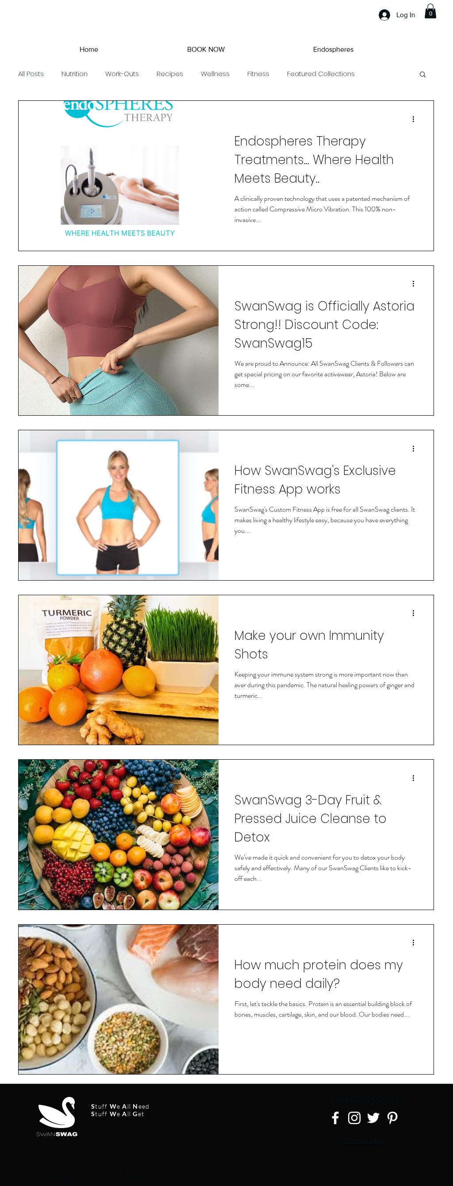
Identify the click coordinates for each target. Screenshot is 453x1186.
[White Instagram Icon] (354, 1117)
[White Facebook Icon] (335, 1117)
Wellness (215, 74)
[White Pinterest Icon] (392, 1117)
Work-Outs (122, 74)
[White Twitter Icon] (373, 1117)
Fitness (258, 74)
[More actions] (416, 119)
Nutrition (74, 74)
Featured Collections (321, 74)
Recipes (170, 74)
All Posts (31, 74)
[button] (430, 11)
